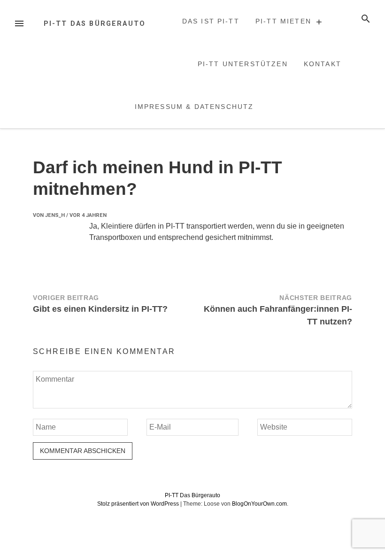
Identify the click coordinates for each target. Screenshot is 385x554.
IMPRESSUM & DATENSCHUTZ (194, 106)
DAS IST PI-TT (210, 21)
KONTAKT (322, 64)
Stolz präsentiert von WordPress (138, 503)
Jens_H (55, 215)
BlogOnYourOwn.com (259, 503)
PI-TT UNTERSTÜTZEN (243, 64)
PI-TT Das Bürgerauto (95, 24)
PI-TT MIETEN (283, 21)
